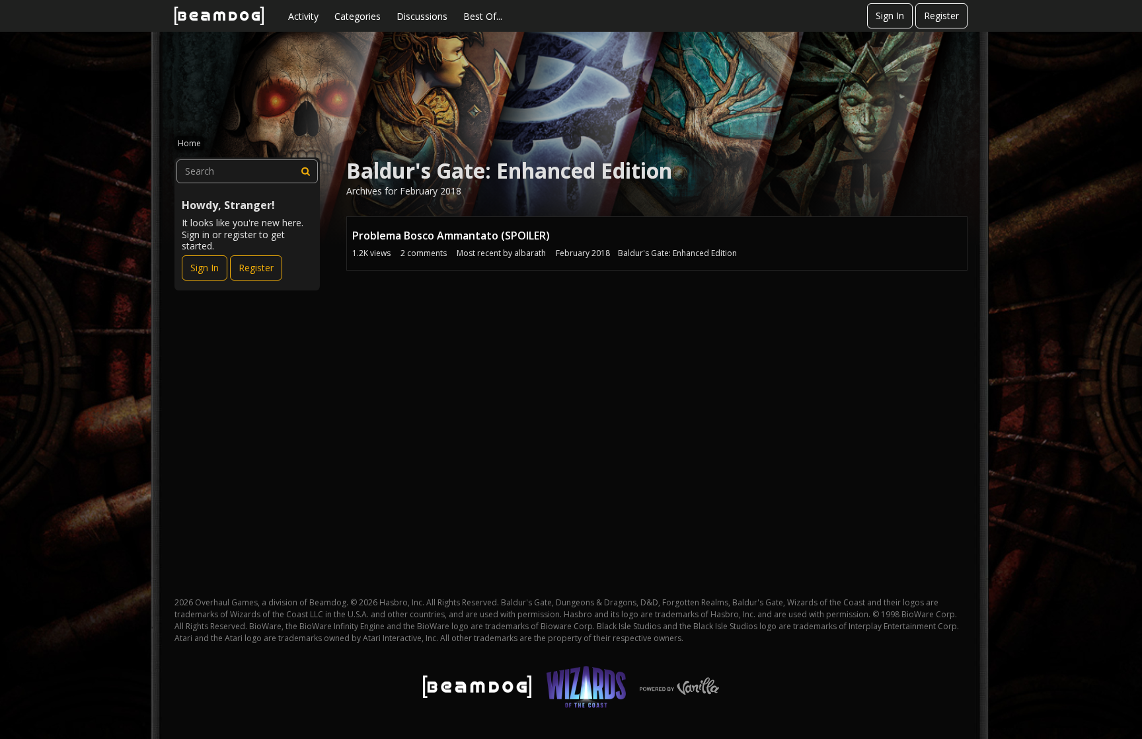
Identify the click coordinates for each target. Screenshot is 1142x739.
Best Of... (482, 16)
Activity (303, 16)
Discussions (422, 16)
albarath (530, 253)
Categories (357, 16)
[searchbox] (247, 171)
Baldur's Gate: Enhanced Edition (677, 253)
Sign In (890, 15)
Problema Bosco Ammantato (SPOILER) (451, 235)
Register (941, 15)
